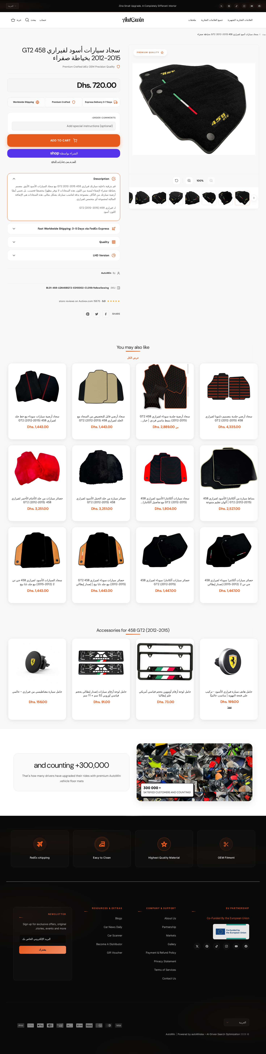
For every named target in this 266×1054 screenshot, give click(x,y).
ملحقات (192, 19)
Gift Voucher (114, 952)
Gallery (172, 944)
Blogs (118, 918)
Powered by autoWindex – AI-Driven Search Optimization (209, 1034)
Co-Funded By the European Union (228, 918)
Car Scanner (114, 935)
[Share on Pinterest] (87, 314)
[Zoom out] (211, 181)
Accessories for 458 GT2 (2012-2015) (133, 630)
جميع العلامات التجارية (212, 19)
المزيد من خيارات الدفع (63, 161)
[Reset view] (177, 181)
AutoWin (170, 1034)
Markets (171, 935)
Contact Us (169, 978)
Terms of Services (165, 969)
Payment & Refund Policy (161, 952)
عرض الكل (133, 357)
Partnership (169, 926)
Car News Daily (113, 926)
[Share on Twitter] (96, 314)
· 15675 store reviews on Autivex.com (82, 301)
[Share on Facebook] (105, 314)
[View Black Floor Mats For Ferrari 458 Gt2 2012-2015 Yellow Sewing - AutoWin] (242, 198)
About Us (170, 918)
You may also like (133, 347)
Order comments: (104, 117)
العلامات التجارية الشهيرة (240, 19)
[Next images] (254, 198)
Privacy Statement (165, 961)
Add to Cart (60, 140)
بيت (264, 34)
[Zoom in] (189, 181)
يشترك (42, 949)
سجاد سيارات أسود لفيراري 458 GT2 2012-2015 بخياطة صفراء (227, 34)
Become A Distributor (109, 944)
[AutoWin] (133, 20)
